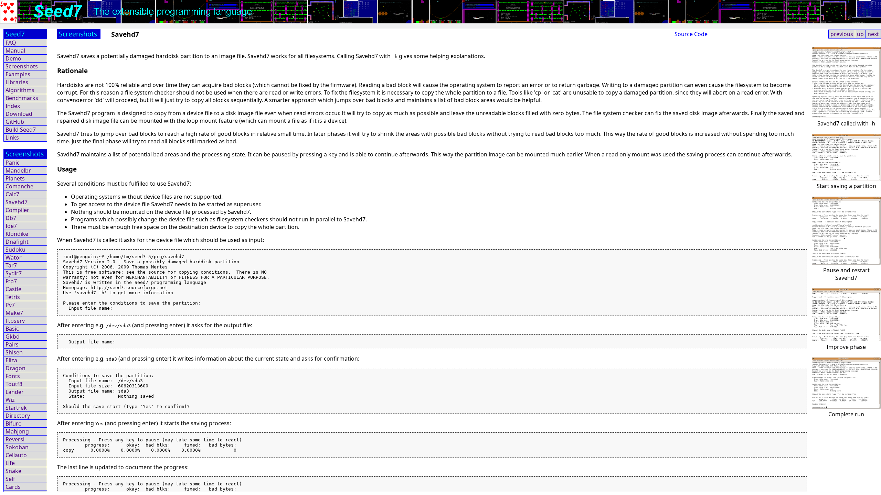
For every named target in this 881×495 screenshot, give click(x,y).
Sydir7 (14, 273)
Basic (12, 328)
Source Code (691, 34)
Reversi (15, 439)
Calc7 (12, 194)
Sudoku (15, 249)
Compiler (17, 210)
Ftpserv (15, 320)
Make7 (14, 313)
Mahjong (17, 431)
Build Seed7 (21, 129)
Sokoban (17, 447)
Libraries (17, 82)
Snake (13, 471)
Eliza (11, 360)
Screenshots (22, 66)
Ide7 (11, 226)
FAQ (11, 42)
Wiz (10, 400)
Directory (18, 415)
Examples (18, 74)
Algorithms (20, 90)
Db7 (11, 218)
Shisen (14, 352)
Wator (14, 257)
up (860, 34)
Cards (13, 487)
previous (841, 34)
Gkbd (13, 336)
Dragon (15, 368)
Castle (13, 289)
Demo (13, 58)
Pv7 (10, 305)
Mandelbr (18, 170)
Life (10, 463)
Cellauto (16, 455)
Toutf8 (14, 384)
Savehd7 (17, 202)
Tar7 (11, 265)
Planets (15, 178)
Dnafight (17, 241)
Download (19, 114)
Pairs (12, 344)
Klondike (17, 234)
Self (10, 479)
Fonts (13, 376)
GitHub (15, 121)
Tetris (13, 297)
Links (12, 137)
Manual (15, 50)
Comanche (19, 186)
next (873, 34)
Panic (13, 162)
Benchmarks (22, 98)
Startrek (16, 407)
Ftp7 (11, 281)
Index (13, 106)
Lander (15, 392)
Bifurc (13, 423)
